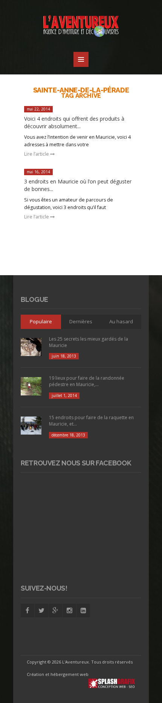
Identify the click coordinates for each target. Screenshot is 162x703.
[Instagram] (69, 610)
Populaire (41, 321)
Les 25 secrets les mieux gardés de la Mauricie (88, 342)
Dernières (80, 321)
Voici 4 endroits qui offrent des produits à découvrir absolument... (74, 122)
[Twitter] (41, 610)
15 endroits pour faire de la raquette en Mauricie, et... (91, 420)
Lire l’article (37, 154)
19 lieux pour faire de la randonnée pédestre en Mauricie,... (86, 381)
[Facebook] (27, 610)
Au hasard (121, 321)
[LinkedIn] (83, 610)
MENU (81, 59)
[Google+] (55, 610)
